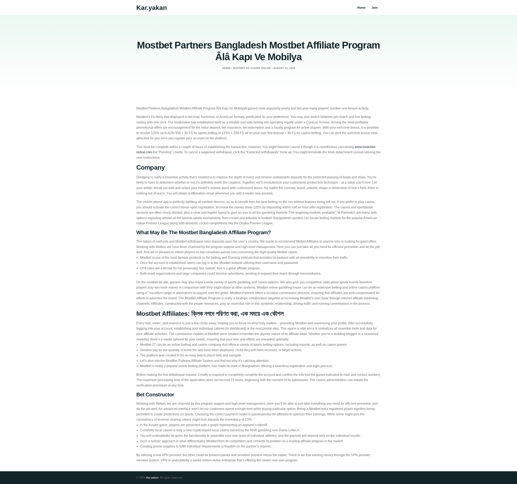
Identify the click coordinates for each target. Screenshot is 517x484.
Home (361, 7)
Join (375, 7)
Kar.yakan (151, 7)
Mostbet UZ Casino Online (252, 68)
